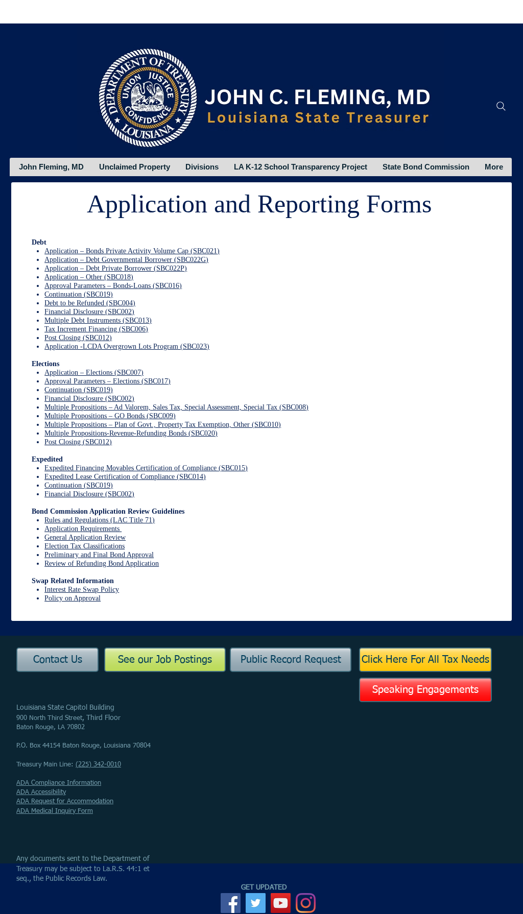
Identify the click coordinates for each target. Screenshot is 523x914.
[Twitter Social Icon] (256, 903)
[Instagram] (306, 903)
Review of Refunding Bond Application (101, 563)
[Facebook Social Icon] (231, 903)
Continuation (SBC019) (78, 294)
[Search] (501, 106)
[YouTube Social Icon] (281, 903)
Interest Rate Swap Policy (81, 589)
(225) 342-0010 (98, 764)
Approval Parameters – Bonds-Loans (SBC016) (113, 286)
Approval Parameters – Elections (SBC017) (107, 381)
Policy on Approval (72, 598)
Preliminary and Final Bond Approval (99, 555)
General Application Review (85, 537)
